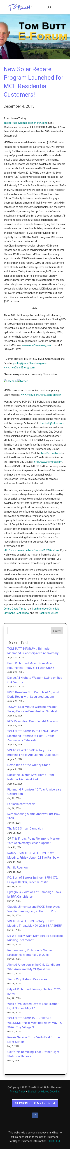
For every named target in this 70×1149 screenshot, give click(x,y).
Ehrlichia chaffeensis (21, 804)
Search (57, 630)
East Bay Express (48, 613)
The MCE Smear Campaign (25, 828)
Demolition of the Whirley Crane (28, 765)
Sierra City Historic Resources (27, 979)
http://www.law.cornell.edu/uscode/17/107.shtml (31, 550)
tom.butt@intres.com (52, 423)
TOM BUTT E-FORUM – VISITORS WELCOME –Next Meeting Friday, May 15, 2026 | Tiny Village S (34, 1022)
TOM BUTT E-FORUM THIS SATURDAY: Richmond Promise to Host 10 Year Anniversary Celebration (33, 735)
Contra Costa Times (15, 608)
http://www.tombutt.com (48, 461)
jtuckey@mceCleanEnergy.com (30, 363)
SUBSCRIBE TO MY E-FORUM (35, 1103)
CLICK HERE (54, 1141)
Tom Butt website (51, 453)
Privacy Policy (17, 1091)
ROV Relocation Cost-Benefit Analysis (32, 721)
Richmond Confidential (16, 613)
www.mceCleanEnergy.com (37, 345)
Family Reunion (17, 867)
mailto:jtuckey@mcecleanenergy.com (25, 122)
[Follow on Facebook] (35, 1115)
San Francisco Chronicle (45, 608)
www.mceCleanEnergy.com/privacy (41, 394)
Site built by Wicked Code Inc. (43, 1091)
